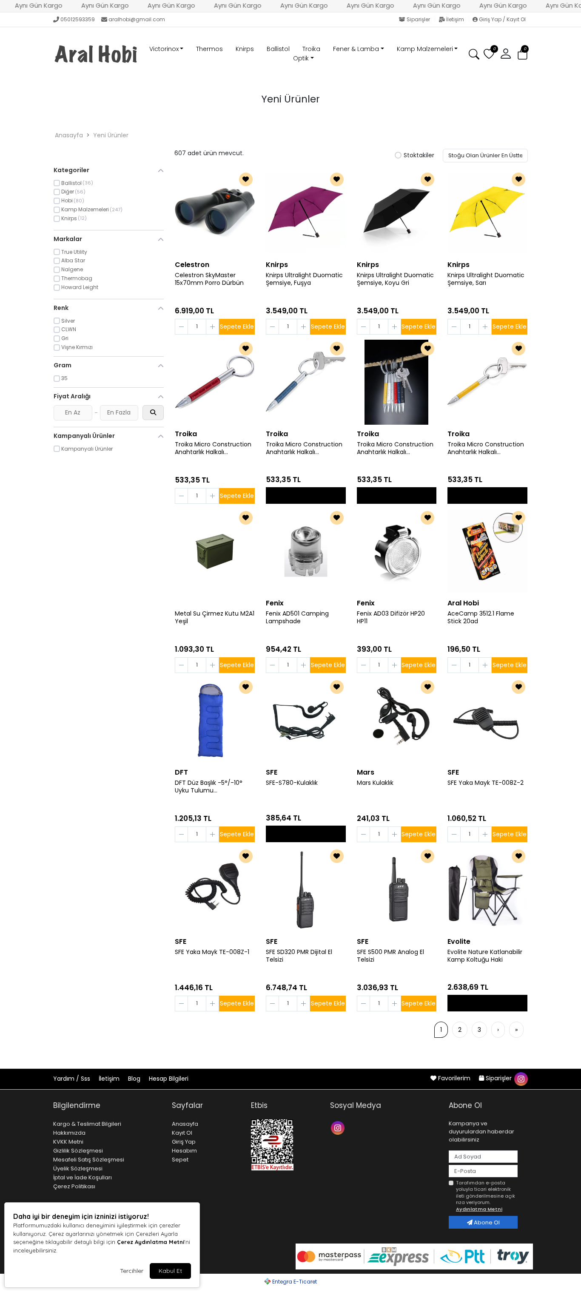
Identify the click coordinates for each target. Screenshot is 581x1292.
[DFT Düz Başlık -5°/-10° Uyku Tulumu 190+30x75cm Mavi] (215, 720)
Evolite (458, 941)
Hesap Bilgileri (168, 1078)
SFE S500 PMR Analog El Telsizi (390, 956)
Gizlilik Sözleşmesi (78, 1151)
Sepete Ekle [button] (237, 326)
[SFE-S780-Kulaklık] (306, 720)
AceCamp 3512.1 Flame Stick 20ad (480, 618)
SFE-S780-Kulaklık (292, 783)
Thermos (209, 49)
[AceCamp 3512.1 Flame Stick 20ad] (487, 551)
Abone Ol (486, 1222)
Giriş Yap (184, 1142)
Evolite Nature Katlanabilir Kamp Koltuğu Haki (484, 956)
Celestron (192, 265)
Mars (365, 772)
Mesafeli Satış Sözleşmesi (88, 1160)
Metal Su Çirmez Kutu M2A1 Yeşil (214, 618)
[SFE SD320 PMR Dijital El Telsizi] (306, 889)
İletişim (455, 19)
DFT (181, 772)
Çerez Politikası (74, 1186)
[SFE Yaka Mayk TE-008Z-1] (215, 889)
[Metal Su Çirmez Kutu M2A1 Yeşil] (215, 551)
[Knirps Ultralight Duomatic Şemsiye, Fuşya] (306, 213)
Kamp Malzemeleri (425, 49)
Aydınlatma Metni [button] (479, 1209)
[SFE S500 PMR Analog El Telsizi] (397, 889)
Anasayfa (69, 135)
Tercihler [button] (131, 1271)
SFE (271, 772)
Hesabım (184, 1151)
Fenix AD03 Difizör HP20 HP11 (391, 618)
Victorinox (164, 49)
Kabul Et (170, 1271)
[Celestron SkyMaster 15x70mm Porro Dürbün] (215, 213)
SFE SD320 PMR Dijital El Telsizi (299, 956)
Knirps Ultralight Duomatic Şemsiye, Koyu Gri (395, 279)
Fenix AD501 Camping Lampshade (297, 618)
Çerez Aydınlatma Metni (150, 1241)
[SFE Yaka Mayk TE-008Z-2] (487, 720)
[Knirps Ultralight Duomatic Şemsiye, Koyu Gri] (397, 213)
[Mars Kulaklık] (397, 720)
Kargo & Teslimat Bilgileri (87, 1124)
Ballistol (278, 49)
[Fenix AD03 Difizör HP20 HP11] (397, 551)
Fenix (275, 603)
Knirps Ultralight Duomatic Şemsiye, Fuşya (304, 279)
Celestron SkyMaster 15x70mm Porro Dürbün (209, 279)
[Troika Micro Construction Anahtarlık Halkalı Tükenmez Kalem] (215, 382)
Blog (135, 1078)
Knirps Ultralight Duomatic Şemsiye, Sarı (485, 279)
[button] (522, 54)
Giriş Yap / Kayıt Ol (502, 19)
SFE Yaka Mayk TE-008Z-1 (212, 952)
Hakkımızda (69, 1133)
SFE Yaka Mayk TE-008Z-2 (485, 783)
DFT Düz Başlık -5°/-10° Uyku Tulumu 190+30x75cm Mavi (208, 787)
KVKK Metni (68, 1142)
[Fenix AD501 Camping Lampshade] (306, 551)
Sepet (180, 1160)
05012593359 (77, 19)
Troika (311, 49)
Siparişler (418, 19)
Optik (301, 58)
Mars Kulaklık (375, 783)
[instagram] (520, 1078)
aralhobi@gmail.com (136, 19)
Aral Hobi (463, 603)
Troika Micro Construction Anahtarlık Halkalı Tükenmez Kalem (213, 448)
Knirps (245, 49)
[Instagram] (338, 1127)
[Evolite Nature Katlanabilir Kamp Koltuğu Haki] (487, 889)
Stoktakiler (419, 155)
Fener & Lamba (356, 49)
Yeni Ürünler (110, 135)
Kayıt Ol (182, 1133)
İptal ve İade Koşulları (82, 1177)
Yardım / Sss (72, 1078)
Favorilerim (454, 1078)
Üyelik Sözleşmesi (78, 1168)
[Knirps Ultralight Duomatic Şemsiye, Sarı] (487, 213)
